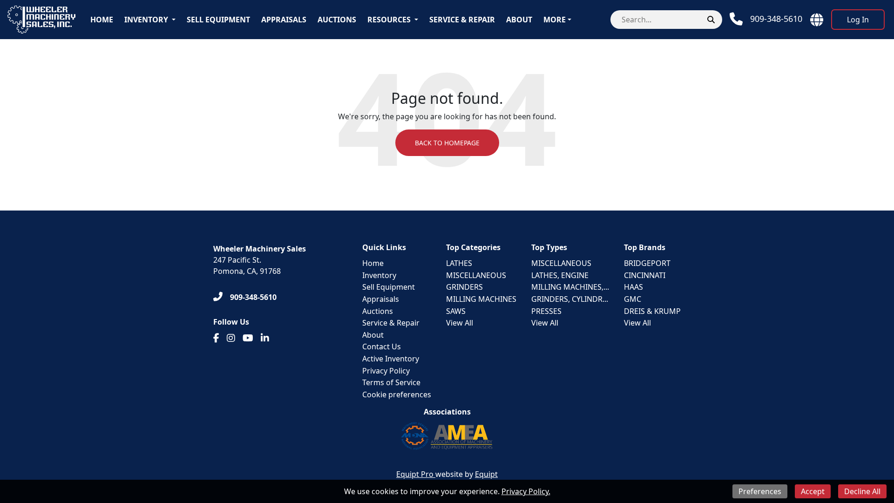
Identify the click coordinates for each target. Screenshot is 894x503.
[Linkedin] (265, 338)
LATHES (459, 263)
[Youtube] (248, 338)
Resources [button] (389, 19)
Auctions (337, 19)
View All (459, 323)
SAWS (456, 311)
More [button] (554, 19)
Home (101, 19)
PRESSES (546, 311)
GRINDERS (464, 287)
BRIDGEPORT (647, 263)
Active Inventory (390, 358)
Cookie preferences (396, 394)
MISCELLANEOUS (476, 275)
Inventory (146, 19)
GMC (632, 299)
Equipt (486, 474)
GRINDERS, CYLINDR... (569, 299)
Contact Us (381, 346)
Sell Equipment (218, 19)
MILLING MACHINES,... (570, 287)
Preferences (759, 491)
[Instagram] (231, 338)
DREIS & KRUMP (652, 311)
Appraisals (283, 19)
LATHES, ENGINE (560, 275)
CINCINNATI (644, 275)
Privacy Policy (386, 371)
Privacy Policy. (525, 491)
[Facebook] (216, 338)
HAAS (633, 287)
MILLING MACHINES (481, 299)
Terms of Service (391, 382)
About (519, 19)
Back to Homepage (447, 142)
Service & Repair (462, 19)
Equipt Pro (415, 474)
